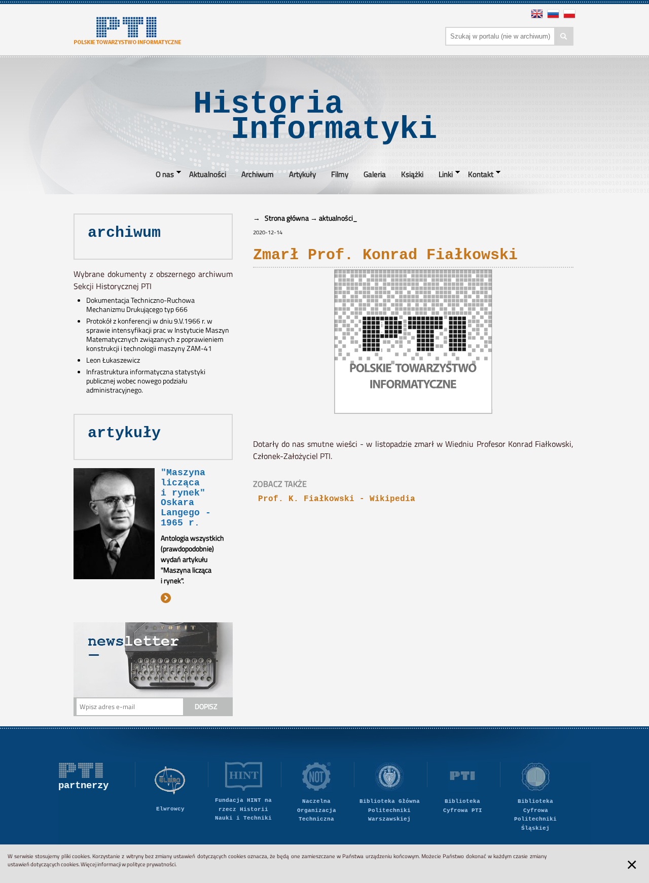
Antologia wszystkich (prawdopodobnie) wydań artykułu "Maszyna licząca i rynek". (192, 559)
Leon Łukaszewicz (113, 360)
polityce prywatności (151, 864)
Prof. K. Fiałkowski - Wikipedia (336, 499)
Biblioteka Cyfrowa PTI (462, 806)
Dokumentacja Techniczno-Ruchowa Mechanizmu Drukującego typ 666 (140, 305)
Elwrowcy (170, 809)
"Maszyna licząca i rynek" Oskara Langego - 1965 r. (186, 498)
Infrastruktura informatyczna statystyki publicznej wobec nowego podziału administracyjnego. (145, 381)
